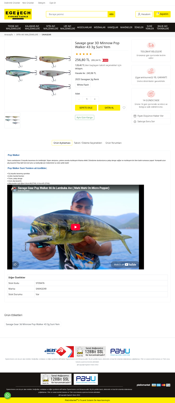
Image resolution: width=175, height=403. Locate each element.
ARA (111, 14)
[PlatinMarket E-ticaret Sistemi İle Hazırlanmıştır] (143, 385)
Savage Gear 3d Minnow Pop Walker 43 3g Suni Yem (33, 324)
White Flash (83, 84)
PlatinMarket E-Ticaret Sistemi (79, 400)
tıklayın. (79, 68)
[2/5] (78, 54)
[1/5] (76, 54)
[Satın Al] (109, 108)
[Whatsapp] (7, 395)
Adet (77, 93)
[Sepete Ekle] (86, 108)
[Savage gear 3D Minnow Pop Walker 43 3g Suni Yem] (38, 75)
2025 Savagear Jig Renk (87, 79)
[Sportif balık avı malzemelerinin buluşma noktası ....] (25, 14)
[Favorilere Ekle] (124, 107)
